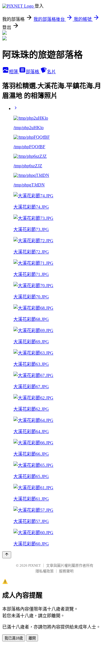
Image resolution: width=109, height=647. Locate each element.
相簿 (14, 71)
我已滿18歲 (13, 638)
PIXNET (34, 565)
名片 (51, 71)
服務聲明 (66, 571)
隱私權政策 (44, 571)
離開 (32, 638)
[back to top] (6, 554)
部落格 (33, 71)
